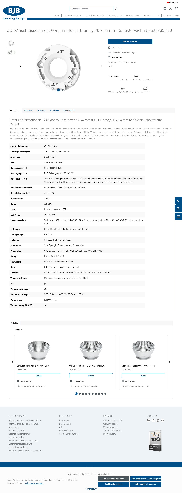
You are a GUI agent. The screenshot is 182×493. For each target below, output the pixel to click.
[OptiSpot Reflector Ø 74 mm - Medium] (91, 350)
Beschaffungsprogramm (19, 433)
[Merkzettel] (165, 8)
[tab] (14, 110)
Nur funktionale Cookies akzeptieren (146, 478)
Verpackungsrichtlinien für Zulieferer (25, 450)
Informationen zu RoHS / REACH (24, 423)
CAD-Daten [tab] (41, 110)
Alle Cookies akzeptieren (145, 484)
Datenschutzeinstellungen (113, 478)
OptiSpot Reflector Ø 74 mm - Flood (138, 365)
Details (39, 375)
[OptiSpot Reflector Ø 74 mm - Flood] (143, 350)
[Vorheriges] (20, 66)
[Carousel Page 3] (83, 394)
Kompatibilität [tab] (69, 110)
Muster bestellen (130, 41)
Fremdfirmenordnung (18, 447)
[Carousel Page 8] (99, 394)
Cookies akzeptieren (113, 484)
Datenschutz (65, 423)
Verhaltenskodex (16, 437)
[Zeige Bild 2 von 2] (63, 90)
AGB (61, 427)
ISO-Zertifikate (66, 430)
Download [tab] (28, 110)
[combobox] (91, 8)
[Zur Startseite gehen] (14, 13)
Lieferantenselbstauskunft (21, 443)
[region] (54, 65)
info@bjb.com (109, 433)
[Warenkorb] (177, 8)
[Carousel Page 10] (105, 394)
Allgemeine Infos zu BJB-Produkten (25, 420)
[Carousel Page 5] (89, 394)
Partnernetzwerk (16, 430)
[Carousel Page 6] (93, 394)
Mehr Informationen (34, 483)
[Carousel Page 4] (86, 394)
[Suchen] (116, 8)
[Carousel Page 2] (80, 394)
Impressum (64, 420)
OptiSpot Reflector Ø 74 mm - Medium (87, 365)
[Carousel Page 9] (102, 394)
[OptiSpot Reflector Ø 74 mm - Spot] (38, 350)
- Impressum (91, 488)
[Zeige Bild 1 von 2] (59, 90)
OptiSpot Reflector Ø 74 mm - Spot (33, 365)
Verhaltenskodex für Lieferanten (23, 440)
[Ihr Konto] (171, 8)
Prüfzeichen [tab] (54, 110)
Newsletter (14, 427)
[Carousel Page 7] (96, 394)
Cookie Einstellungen (68, 433)
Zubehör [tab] (14, 323)
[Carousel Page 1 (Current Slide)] (77, 394)
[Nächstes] (101, 66)
